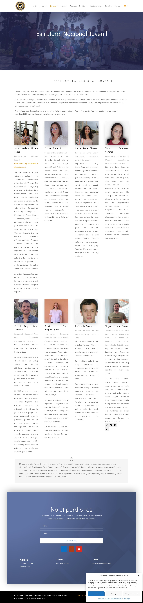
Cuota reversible (96, 6)
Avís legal (127, 599)
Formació (64, 6)
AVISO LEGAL (82, 595)
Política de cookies (104, 599)
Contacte (118, 6)
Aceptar (96, 594)
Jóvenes (53, 6)
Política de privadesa (117, 599)
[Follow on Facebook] (64, 549)
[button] (139, 576)
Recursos (73, 6)
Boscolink (108, 6)
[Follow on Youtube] (79, 549)
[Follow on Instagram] (71, 549)
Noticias (82, 6)
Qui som (42, 6)
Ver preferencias (132, 594)
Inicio (35, 6)
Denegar (114, 594)
